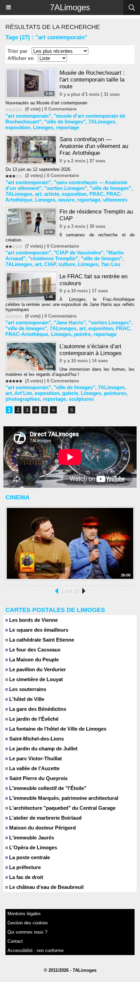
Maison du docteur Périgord (42, 828)
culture (66, 264)
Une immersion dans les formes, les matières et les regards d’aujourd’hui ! (70, 372)
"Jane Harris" (70, 322)
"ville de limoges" (65, 121)
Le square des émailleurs (38, 630)
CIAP (50, 264)
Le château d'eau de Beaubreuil (46, 887)
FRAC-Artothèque (26, 334)
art (38, 194)
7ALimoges (70, 7)
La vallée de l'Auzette (33, 768)
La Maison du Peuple (33, 659)
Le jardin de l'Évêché (33, 719)
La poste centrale (29, 857)
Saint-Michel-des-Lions (36, 739)
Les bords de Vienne (33, 620)
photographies (22, 399)
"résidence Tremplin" (53, 258)
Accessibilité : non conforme (35, 950)
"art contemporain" (28, 116)
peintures (115, 393)
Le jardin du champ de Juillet (42, 748)
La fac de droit (25, 877)
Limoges (43, 127)
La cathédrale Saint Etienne (41, 640)
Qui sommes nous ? (27, 932)
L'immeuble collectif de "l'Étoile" (47, 788)
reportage (67, 127)
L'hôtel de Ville (26, 699)
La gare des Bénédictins (37, 709)
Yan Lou (110, 264)
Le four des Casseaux (34, 650)
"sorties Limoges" (65, 188)
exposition (17, 127)
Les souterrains (27, 689)
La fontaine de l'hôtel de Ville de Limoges (57, 729)
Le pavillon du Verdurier (37, 669)
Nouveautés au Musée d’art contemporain (46, 102)
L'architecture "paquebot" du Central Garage (62, 808)
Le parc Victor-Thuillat (35, 758)
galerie (70, 393)
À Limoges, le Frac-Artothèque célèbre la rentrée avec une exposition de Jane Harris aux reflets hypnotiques (70, 304)
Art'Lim (23, 393)
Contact (15, 941)
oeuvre (66, 200)
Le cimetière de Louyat (35, 679)
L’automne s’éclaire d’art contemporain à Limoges (90, 349)
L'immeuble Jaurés (31, 837)
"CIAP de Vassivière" (78, 252)
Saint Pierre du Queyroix (38, 778)
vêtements (115, 200)
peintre (82, 334)
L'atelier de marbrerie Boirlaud (45, 818)
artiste (51, 194)
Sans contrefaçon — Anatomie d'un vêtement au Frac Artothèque (93, 146)
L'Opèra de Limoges (32, 847)
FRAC (96, 194)
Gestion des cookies (27, 922)
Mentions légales (24, 913)
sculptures (81, 399)
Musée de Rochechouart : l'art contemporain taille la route (92, 80)
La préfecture (24, 867)
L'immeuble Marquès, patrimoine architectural (63, 798)
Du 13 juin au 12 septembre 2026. (38, 169)
